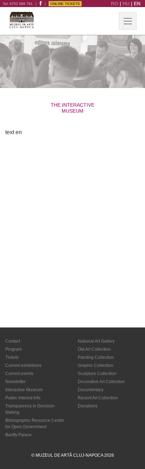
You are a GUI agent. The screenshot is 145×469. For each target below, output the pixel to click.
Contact (12, 341)
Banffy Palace (18, 434)
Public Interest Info (22, 397)
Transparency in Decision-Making (30, 409)
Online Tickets (65, 4)
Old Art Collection (94, 349)
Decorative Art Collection (101, 381)
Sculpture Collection (97, 373)
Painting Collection (96, 357)
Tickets (12, 357)
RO (115, 3)
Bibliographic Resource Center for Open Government (34, 423)
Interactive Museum (24, 389)
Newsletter (15, 381)
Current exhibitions (23, 365)
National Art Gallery (96, 341)
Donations (87, 406)
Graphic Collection (95, 365)
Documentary (90, 389)
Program (13, 349)
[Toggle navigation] (128, 21)
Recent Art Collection (98, 397)
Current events (19, 373)
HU (126, 3)
